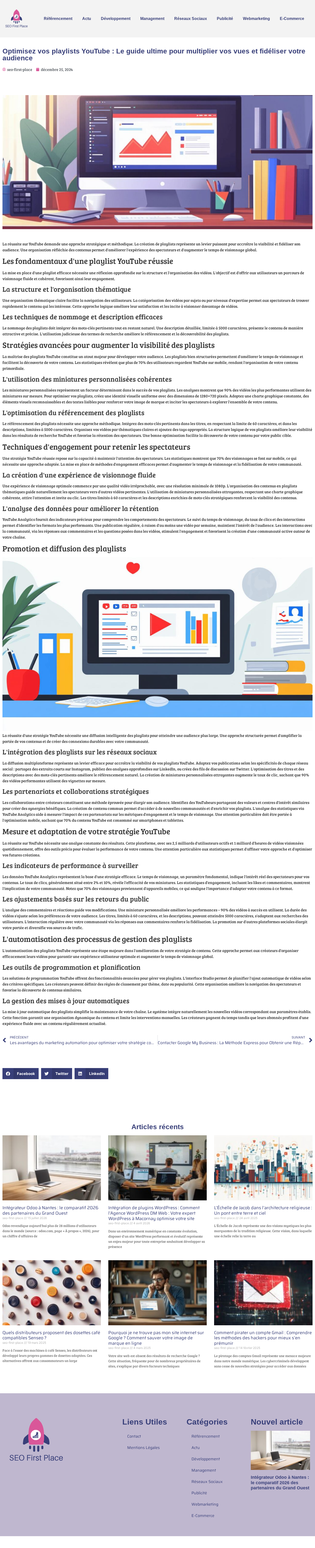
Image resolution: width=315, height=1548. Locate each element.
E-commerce (292, 19)
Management (152, 19)
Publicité (225, 19)
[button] (20, 1073)
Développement (115, 19)
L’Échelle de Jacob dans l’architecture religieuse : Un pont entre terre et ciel (263, 1210)
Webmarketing (256, 19)
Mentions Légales (143, 1448)
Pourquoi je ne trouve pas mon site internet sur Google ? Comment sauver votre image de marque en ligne (156, 1338)
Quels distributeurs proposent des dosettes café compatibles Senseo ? (51, 1335)
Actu (86, 19)
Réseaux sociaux (190, 19)
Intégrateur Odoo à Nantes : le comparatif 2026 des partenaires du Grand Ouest (50, 1210)
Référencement (58, 19)
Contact (134, 1436)
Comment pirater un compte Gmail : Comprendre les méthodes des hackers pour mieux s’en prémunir (263, 1338)
